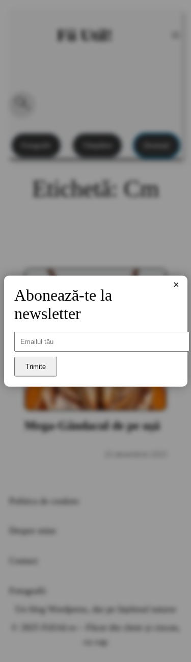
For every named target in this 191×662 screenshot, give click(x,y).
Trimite (35, 366)
